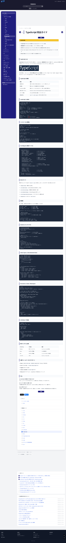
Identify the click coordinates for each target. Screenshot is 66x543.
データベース (6, 50)
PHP (6, 20)
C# (5, 23)
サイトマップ (35, 534)
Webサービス (6, 64)
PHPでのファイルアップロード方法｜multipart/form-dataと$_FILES (31, 506)
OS (4, 53)
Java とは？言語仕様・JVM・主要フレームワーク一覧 (28, 518)
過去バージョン (29, 454)
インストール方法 (26, 401)
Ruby (6, 27)
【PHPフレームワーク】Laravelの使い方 (26, 511)
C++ (5, 25)
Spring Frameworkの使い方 (23, 524)
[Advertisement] (8, 102)
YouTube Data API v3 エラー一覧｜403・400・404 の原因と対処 (31, 481)
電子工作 (5, 74)
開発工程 (5, 71)
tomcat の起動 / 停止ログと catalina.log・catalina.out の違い (31, 477)
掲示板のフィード (36, 537)
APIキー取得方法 (21, 520)
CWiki (2, 534)
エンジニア (6, 73)
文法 (24, 403)
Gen (5, 48)
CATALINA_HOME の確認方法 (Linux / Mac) (27, 490)
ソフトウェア (6, 55)
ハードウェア (6, 57)
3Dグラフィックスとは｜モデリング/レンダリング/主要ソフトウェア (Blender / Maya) (35, 486)
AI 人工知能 (6, 65)
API (4, 60)
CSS (5, 32)
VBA (5, 38)
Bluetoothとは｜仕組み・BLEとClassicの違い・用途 (28, 504)
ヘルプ (56, 1)
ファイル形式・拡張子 (8, 80)
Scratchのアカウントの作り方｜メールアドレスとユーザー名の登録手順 (31, 502)
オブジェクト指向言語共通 (9, 45)
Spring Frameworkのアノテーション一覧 (27, 484)
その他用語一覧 (6, 76)
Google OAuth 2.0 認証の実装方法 (24, 513)
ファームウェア (6, 58)
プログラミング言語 (7, 16)
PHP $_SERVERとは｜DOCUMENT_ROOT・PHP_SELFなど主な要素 (30, 500)
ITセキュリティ (6, 62)
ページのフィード (36, 535)
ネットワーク (6, 51)
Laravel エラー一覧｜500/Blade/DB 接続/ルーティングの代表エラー (32, 482)
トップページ (4, 15)
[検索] (42, 6)
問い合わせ (59, 1)
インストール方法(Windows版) (24, 517)
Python (6, 22)
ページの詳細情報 (21, 454)
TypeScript (7, 36)
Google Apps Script (8, 39)
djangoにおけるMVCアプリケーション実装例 (26, 507)
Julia (6, 41)
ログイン (63, 1)
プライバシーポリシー (21, 535)
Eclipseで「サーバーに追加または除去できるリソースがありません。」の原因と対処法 (35, 475)
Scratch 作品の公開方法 (23, 509)
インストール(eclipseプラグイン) (24, 515)
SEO (4, 69)
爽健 (27, 452)
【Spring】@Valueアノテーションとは (27, 488)
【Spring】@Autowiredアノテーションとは (27, 492)
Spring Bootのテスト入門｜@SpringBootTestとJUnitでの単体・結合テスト (32, 498)
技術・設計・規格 (7, 67)
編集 (41, 37)
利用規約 (18, 534)
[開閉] (2, 16)
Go (5, 29)
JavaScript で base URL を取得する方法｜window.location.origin (31, 479)
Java (6, 18)
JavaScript (7, 34)
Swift (6, 43)
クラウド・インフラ (7, 78)
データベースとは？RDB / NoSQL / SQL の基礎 (27, 522)
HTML (6, 31)
